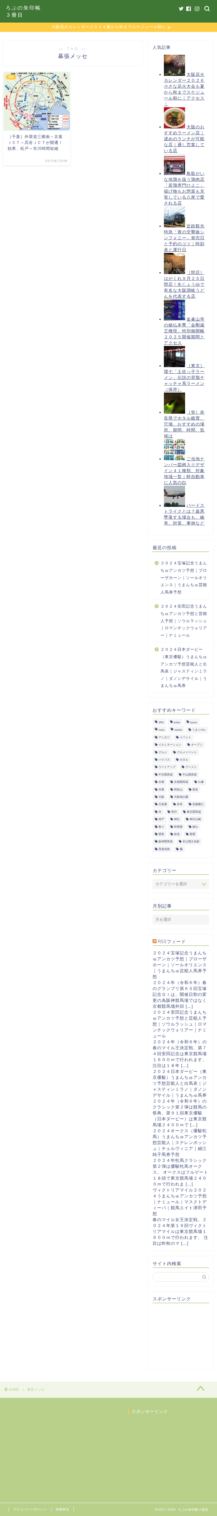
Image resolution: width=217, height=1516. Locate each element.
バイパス (164, 759)
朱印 (174, 811)
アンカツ (164, 737)
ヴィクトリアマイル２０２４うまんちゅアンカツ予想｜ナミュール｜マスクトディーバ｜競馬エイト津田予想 (180, 1202)
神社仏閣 (195, 819)
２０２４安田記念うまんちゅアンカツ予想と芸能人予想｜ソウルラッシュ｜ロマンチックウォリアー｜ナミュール (183, 620)
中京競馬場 (166, 774)
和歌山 (178, 789)
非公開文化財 (191, 841)
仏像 (201, 782)
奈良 (180, 804)
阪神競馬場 (166, 841)
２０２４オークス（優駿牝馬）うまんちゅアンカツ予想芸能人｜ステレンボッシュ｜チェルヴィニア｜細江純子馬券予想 (180, 1142)
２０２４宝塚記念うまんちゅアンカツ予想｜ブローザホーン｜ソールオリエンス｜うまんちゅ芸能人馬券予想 (183, 577)
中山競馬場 (190, 774)
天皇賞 (163, 804)
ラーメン (191, 767)
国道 (195, 789)
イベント (185, 737)
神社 (177, 819)
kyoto (193, 722)
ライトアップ (167, 767)
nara (161, 729)
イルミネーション (170, 744)
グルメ (163, 752)
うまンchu (198, 729)
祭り (161, 826)
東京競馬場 (194, 811)
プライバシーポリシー (30, 1509)
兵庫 (161, 789)
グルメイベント (187, 752)
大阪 (161, 796)
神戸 (161, 819)
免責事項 (62, 1509)
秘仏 (195, 826)
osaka (178, 729)
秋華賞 (178, 826)
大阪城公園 (181, 796)
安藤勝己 (198, 804)
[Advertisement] (185, 1335)
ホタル (184, 759)
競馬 (161, 834)
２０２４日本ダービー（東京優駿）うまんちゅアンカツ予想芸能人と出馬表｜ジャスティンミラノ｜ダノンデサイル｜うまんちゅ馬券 (183, 667)
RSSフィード (172, 941)
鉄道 (177, 834)
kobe (177, 722)
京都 (161, 782)
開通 (192, 834)
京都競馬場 (181, 782)
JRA (161, 722)
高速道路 (164, 849)
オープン (196, 744)
